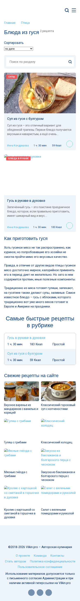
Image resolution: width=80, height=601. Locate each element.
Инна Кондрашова (18, 145)
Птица (25, 23)
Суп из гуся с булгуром (25, 119)
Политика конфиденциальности (52, 561)
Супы (11, 77)
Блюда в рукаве (18, 158)
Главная (9, 23)
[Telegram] (48, 592)
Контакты (57, 555)
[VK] (40, 592)
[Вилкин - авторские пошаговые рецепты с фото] (27, 10)
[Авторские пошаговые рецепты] (40, 535)
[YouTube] (31, 592)
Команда (40, 555)
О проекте (23, 555)
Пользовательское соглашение (40, 567)
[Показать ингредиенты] (69, 144)
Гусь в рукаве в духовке (26, 200)
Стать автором (15, 561)
